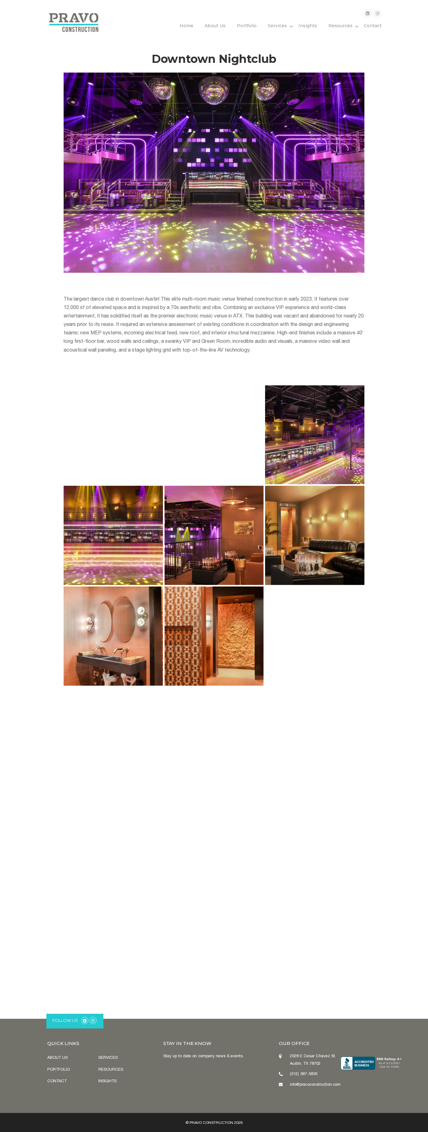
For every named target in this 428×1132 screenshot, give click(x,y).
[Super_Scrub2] (214, 535)
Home (186, 25)
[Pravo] (73, 21)
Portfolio (247, 25)
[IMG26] (214, 636)
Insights (307, 25)
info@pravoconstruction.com (315, 1084)
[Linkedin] (367, 14)
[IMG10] (113, 535)
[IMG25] (113, 636)
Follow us (65, 1020)
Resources (340, 25)
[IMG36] (113, 837)
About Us (215, 25)
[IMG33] (314, 736)
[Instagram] (377, 14)
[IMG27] (314, 636)
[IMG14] (314, 435)
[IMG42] (113, 937)
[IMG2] (113, 435)
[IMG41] (314, 837)
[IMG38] (214, 837)
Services (277, 25)
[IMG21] (314, 535)
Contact (373, 25)
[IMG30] (214, 736)
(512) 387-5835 (303, 1073)
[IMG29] (113, 736)
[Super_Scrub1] (214, 435)
